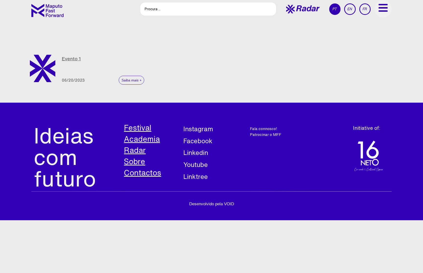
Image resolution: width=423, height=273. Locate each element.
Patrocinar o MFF (265, 134)
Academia (142, 139)
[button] (302, 9)
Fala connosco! (263, 129)
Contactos (142, 172)
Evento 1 (71, 58)
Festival (137, 127)
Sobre (134, 161)
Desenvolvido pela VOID (211, 204)
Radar (135, 150)
